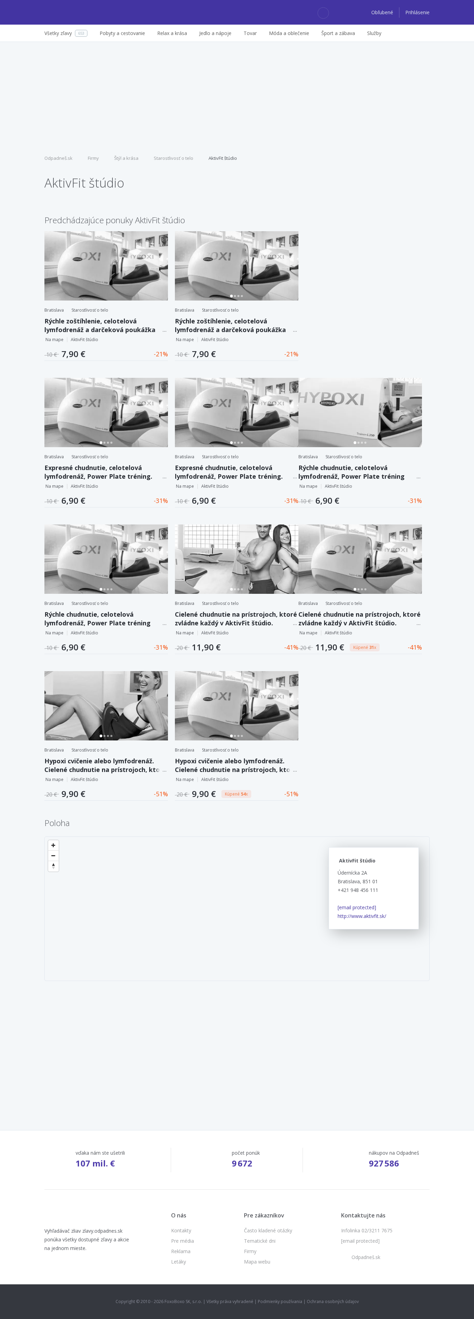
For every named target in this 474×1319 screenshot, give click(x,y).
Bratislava (54, 310)
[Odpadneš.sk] (71, 12)
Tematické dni (260, 1241)
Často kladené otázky (268, 1230)
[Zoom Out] (53, 856)
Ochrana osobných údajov (333, 1301)
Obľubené (383, 12)
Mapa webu (257, 1261)
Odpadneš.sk (58, 158)
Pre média (182, 1241)
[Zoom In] (53, 845)
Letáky (178, 1261)
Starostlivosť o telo (173, 158)
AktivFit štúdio (223, 158)
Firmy (93, 158)
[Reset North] (53, 866)
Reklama (181, 1251)
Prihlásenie (417, 12)
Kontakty (181, 1230)
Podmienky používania (280, 1301)
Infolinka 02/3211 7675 (366, 1230)
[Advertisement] (237, 97)
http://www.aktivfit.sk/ (362, 916)
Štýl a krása (126, 158)
